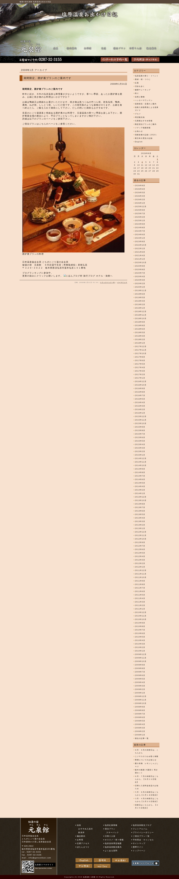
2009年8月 (140, 668)
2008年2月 (140, 731)
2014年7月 (140, 476)
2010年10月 (140, 619)
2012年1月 (140, 567)
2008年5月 (140, 721)
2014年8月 (140, 472)
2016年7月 (140, 395)
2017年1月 (140, 378)
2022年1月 (140, 249)
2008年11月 (140, 700)
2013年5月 (140, 514)
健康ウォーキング (143, 90)
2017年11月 (140, 350)
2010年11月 (140, 616)
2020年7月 (140, 273)
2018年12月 (140, 311)
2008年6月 (140, 717)
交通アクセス (83, 843)
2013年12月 (140, 497)
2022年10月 (140, 245)
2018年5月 (140, 332)
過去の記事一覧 (142, 738)
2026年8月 (140, 186)
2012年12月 (140, 532)
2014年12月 (140, 458)
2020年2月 (140, 284)
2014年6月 (140, 479)
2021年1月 (140, 259)
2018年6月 (140, 329)
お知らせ (139, 131)
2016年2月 (140, 409)
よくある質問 (111, 851)
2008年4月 (140, 724)
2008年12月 (140, 696)
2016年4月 (140, 402)
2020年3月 (140, 280)
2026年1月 (140, 203)
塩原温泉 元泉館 (89, 877)
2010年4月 (140, 640)
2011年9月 (140, 581)
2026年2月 (140, 200)
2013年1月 (140, 528)
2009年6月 (140, 675)
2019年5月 (140, 298)
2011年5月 (140, 595)
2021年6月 (140, 252)
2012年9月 (140, 542)
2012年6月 (140, 549)
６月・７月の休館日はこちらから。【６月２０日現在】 (146, 779)
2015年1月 (140, 455)
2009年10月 (140, 661)
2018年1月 (140, 343)
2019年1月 (140, 308)
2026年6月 (140, 189)
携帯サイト (138, 847)
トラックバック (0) (107, 282)
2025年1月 (140, 221)
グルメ (138, 114)
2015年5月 (140, 441)
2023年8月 (140, 242)
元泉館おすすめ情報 (144, 121)
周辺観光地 (140, 117)
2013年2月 (140, 525)
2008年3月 (140, 728)
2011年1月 (140, 609)
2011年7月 (140, 588)
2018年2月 (140, 339)
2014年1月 (140, 493)
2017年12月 (140, 346)
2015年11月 (140, 420)
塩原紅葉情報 (111, 825)
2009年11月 (140, 658)
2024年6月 (140, 235)
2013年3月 (140, 521)
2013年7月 (140, 507)
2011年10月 (140, 577)
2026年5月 (140, 193)
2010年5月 (140, 637)
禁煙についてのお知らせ (145, 760)
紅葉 (137, 83)
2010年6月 (140, 633)
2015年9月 (140, 427)
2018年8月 (140, 325)
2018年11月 (140, 315)
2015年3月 (140, 448)
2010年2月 (140, 647)
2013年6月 (140, 511)
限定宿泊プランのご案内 (145, 124)
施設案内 (81, 836)
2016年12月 (140, 381)
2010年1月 (140, 651)
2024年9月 (140, 224)
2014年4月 (140, 486)
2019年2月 (140, 305)
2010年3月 (140, 644)
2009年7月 (140, 672)
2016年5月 (140, 399)
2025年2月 (140, 217)
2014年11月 (140, 462)
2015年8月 (140, 430)
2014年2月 (140, 490)
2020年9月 (140, 266)
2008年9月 (140, 707)
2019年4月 (140, 301)
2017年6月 (140, 360)
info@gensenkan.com (39, 858)
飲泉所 (81, 832)
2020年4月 (140, 277)
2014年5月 (140, 483)
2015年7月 (140, 434)
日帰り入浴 (110, 836)
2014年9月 (140, 469)
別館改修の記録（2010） (146, 135)
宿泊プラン (110, 829)
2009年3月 (140, 686)
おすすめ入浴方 (85, 829)
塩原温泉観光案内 (113, 847)
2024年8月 (140, 228)
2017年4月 (140, 367)
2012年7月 (140, 546)
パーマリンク (122, 282)
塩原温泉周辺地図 (113, 843)
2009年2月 (140, 689)
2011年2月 (140, 605)
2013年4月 (140, 518)
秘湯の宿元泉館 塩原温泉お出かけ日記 (35, 2)
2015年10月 (140, 423)
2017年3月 (140, 371)
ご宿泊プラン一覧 (141, 836)
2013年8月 (140, 504)
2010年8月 (140, 626)
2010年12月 (140, 612)
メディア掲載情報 (143, 128)
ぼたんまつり (83, 847)
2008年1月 (140, 735)
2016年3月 (140, 406)
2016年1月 (140, 413)
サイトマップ (139, 843)
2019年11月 (140, 291)
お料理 (80, 840)
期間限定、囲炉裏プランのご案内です (47, 78)
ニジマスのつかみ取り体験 (146, 756)
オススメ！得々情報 (114, 840)
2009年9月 (140, 665)
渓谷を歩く (140, 86)
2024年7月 (140, 231)
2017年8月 (140, 357)
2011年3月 (140, 602)
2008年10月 (140, 703)
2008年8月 (140, 710)
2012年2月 (140, 563)
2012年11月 (140, 535)
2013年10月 (140, 500)
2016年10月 (140, 385)
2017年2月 (140, 374)
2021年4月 (140, 256)
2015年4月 (140, 444)
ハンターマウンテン (144, 100)
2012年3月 (140, 560)
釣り (137, 93)
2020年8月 (140, 270)
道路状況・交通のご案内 (145, 104)
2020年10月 (140, 263)
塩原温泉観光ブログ (142, 825)
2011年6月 (140, 591)
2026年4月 (140, 196)
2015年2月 (140, 451)
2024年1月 (140, 238)
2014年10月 (140, 465)
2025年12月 (140, 207)
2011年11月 (140, 574)
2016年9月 (140, 388)
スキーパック (112, 832)
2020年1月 (140, 287)
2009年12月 (140, 654)
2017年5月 (140, 364)
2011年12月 (140, 570)
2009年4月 (140, 682)
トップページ (139, 851)
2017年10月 (140, 353)
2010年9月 (140, 623)
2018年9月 (140, 322)
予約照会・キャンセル (143, 840)
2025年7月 (140, 214)
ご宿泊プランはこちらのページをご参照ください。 (49, 124)
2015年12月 (140, 416)
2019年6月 (140, 294)
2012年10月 (140, 539)
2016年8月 (140, 392)
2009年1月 (140, 693)
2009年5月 (140, 679)
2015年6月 (140, 437)
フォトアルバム (140, 829)
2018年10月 (140, 318)
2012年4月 (140, 556)
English (139, 142)
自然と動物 (140, 97)
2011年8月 (140, 584)
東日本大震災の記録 (144, 138)
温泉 (79, 825)
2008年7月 (140, 714)
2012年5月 (140, 553)
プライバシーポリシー (143, 832)
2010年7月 (140, 630)
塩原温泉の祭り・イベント (146, 76)
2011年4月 (140, 598)
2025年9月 (140, 210)
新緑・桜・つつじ (143, 79)
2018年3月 (140, 336)
